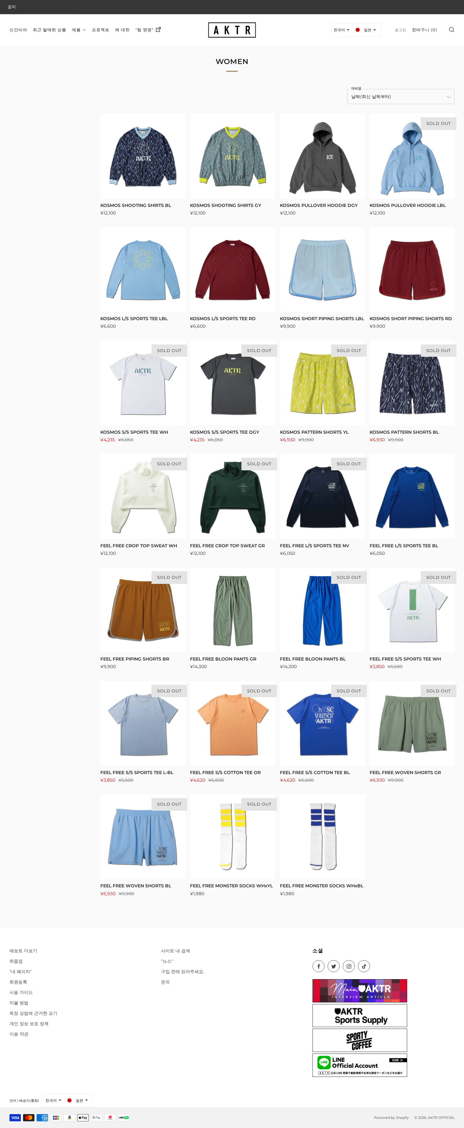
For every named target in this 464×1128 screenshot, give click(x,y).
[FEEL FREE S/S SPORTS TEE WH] (412, 609)
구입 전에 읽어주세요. (182, 971)
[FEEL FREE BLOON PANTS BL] (322, 609)
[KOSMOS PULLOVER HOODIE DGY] (322, 156)
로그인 (400, 30)
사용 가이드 (21, 992)
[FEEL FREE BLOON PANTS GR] (232, 609)
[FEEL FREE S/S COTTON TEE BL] (322, 723)
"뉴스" (167, 961)
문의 (165, 982)
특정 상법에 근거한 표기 (33, 1013)
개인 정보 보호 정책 (29, 1023)
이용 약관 (18, 1034)
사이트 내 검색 (175, 951)
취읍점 (16, 961)
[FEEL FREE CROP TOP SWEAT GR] (232, 496)
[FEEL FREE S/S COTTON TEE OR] (232, 723)
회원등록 (18, 982)
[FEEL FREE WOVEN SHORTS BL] (142, 836)
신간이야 (18, 29)
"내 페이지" (20, 971)
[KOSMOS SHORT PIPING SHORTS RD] (412, 269)
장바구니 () (424, 29)
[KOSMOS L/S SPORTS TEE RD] (232, 269)
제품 (76, 29)
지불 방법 (18, 1003)
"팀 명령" (144, 29)
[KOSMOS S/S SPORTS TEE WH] (142, 383)
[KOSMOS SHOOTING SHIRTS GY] (232, 156)
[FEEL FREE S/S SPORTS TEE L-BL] (142, 723)
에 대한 (122, 29)
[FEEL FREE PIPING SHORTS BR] (142, 609)
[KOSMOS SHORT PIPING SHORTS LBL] (322, 269)
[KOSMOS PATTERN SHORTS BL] (412, 383)
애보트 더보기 (23, 951)
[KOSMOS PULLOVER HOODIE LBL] (412, 156)
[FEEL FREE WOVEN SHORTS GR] (412, 723)
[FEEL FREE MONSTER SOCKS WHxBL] (322, 836)
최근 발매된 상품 (49, 29)
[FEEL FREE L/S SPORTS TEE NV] (322, 496)
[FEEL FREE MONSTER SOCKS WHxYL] (232, 836)
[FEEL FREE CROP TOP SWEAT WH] (142, 496)
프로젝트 (101, 29)
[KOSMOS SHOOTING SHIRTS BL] (142, 156)
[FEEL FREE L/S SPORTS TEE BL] (412, 496)
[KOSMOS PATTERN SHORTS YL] (322, 383)
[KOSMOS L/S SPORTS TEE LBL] (142, 269)
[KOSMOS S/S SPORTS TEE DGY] (232, 383)
